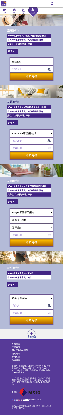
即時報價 (31, 76)
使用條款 (16, 357)
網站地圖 (16, 354)
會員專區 (16, 344)
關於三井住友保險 (20, 350)
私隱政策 (16, 360)
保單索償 (16, 347)
